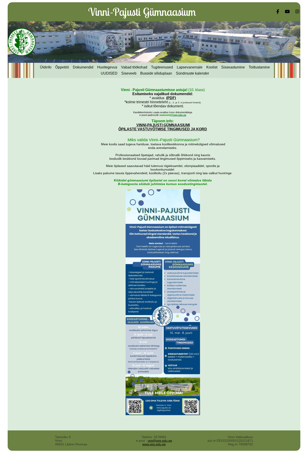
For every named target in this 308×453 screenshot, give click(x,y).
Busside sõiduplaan (156, 73)
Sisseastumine (233, 67)
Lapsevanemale (189, 67)
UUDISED (109, 73)
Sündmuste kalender (192, 73)
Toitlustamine (259, 67)
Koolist (211, 67)
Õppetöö (62, 67)
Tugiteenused (162, 67)
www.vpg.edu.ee (154, 444)
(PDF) (171, 98)
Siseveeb (128, 73)
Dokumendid (83, 67)
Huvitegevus (107, 67)
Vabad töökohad (134, 67)
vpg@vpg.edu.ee (160, 440)
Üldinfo (45, 67)
